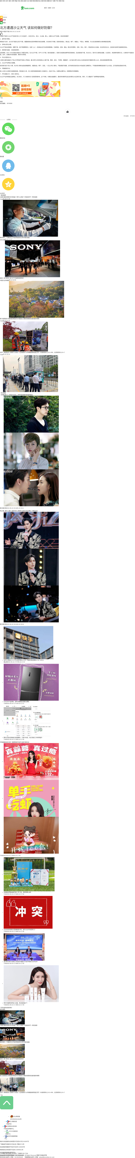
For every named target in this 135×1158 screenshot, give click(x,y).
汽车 (57, 1)
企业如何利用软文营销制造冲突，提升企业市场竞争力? (19, 929)
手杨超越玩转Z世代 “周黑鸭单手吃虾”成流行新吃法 (14, 742)
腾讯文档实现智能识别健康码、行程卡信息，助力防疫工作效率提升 (23, 737)
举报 (1, 101)
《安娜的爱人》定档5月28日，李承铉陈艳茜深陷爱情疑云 (16, 394)
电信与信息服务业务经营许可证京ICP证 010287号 (14, 1141)
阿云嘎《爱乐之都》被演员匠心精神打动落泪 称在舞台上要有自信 (19, 511)
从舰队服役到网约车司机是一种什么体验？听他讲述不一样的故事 (18, 197)
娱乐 (10, 1)
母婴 (30, 1)
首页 (1, 1)
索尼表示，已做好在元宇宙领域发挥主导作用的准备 (15, 237)
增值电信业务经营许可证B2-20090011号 (11, 1149)
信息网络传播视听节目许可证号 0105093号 (12, 1147)
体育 (13, 1)
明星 (16, 1)
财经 (45, 1)
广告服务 (19, 1153)
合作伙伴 (14, 1153)
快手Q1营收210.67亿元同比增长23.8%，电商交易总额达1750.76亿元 (24, 660)
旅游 (25, 1)
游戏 (22, 1)
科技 (63, 1)
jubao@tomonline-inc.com (46, 1157)
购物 (60, 1)
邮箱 (36, 1)
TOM (1, 199)
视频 (42, 1)
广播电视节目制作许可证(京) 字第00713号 (12, 1144)
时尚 (19, 1)
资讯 (4, 1)
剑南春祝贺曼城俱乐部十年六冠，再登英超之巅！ (18, 892)
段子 (51, 1)
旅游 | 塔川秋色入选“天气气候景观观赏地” (12, 278)
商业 (39, 1)
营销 (33, 1)
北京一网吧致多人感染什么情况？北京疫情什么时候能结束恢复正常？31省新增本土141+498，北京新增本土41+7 (32, 352)
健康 (48, 1)
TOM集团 (3, 1153)
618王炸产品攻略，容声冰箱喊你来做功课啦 (16, 701)
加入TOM (25, 1153)
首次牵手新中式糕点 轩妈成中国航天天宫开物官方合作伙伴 (20, 961)
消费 (54, 1)
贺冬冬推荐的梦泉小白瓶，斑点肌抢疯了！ (16, 1003)
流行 (7, 1)
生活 (27, 1)
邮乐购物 (8, 1153)
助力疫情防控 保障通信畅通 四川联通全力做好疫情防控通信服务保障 (19, 318)
